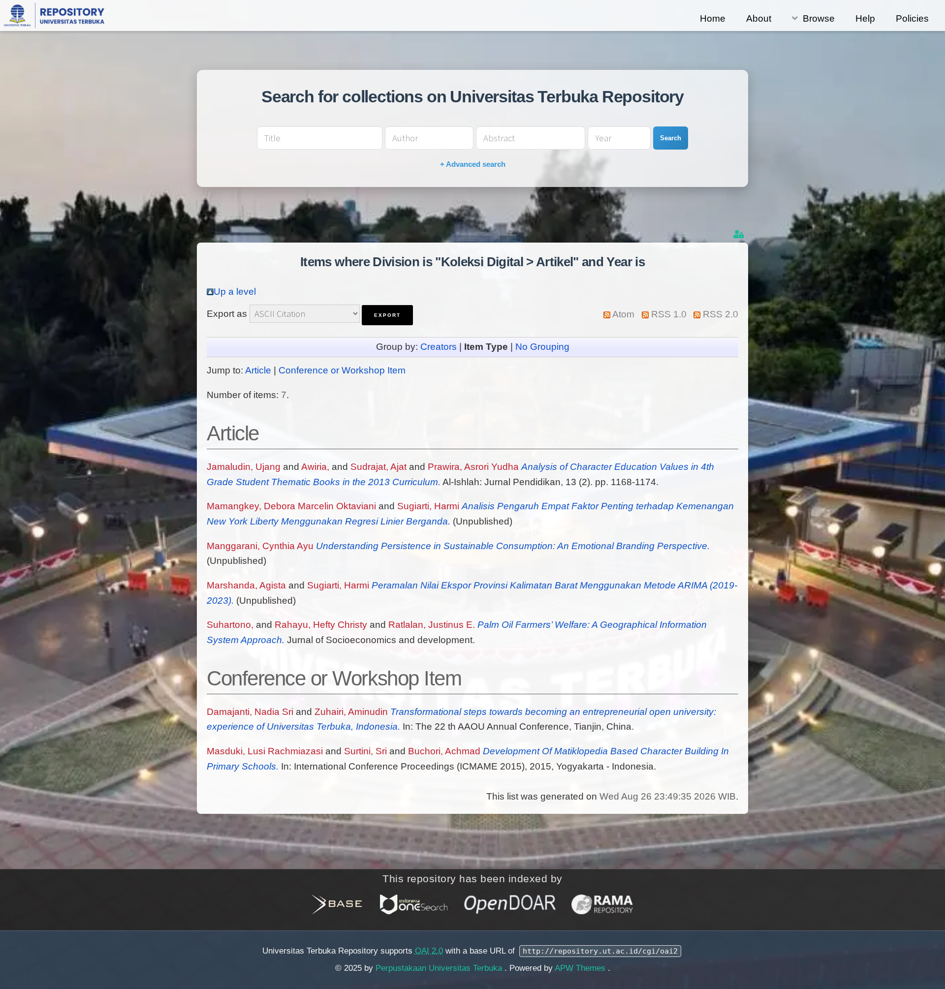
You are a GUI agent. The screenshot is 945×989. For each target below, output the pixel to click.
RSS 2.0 (720, 314)
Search (670, 138)
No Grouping (542, 346)
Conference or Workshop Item (342, 370)
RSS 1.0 (669, 314)
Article (258, 370)
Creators (438, 346)
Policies (912, 18)
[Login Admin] (739, 234)
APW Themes (581, 968)
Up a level (235, 291)
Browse (819, 18)
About (758, 18)
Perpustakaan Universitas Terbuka (440, 968)
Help (865, 18)
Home (712, 18)
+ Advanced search (472, 164)
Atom (623, 314)
